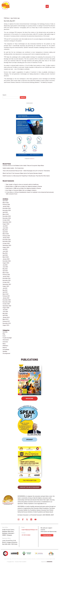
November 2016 (7, 323)
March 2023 (6, 257)
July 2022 (5, 265)
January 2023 (6, 259)
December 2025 (7, 208)
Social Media (6, 349)
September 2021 (7, 284)
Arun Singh (8, 190)
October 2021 (6, 282)
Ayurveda (5, 332)
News (4, 343)
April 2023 (5, 255)
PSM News (6, 18)
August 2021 (6, 286)
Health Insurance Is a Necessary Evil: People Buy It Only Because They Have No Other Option (26, 176)
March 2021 (6, 294)
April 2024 (5, 232)
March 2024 (6, 233)
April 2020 (5, 315)
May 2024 (5, 230)
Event (4, 336)
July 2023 (5, 249)
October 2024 (6, 220)
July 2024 (5, 226)
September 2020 (7, 305)
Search (4, 95)
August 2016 (6, 325)
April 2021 (5, 292)
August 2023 (6, 247)
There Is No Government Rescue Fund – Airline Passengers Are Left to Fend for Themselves (26, 170)
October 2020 (6, 303)
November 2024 (7, 218)
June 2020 (5, 311)
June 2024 (5, 228)
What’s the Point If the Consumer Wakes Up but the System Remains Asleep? (22, 173)
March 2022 (6, 272)
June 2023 (5, 251)
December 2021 (7, 278)
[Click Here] (47, 6)
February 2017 (6, 321)
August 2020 (6, 307)
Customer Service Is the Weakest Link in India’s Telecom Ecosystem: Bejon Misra (23, 165)
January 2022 (6, 276)
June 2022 (5, 267)
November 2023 (7, 241)
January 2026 (6, 206)
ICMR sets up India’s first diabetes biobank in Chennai (28, 186)
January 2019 (6, 317)
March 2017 (6, 319)
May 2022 (5, 269)
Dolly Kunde (9, 188)
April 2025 (5, 212)
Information (6, 339)
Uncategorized (6, 353)
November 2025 (7, 210)
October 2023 (6, 243)
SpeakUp (5, 351)
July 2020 (5, 309)
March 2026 (6, 202)
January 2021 (6, 298)
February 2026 (6, 204)
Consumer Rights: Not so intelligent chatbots (24, 190)
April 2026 (5, 200)
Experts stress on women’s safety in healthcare (26, 184)
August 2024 (6, 224)
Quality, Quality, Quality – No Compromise (13, 168)
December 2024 (7, 216)
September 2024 (7, 222)
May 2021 (5, 290)
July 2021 (5, 288)
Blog (4, 334)
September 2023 (7, 245)
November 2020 (7, 302)
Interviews (5, 341)
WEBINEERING (49, 561)
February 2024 (6, 235)
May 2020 (5, 313)
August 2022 (6, 263)
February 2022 (6, 274)
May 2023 (5, 253)
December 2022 (7, 261)
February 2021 (6, 296)
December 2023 (7, 239)
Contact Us (32, 158)
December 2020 (7, 300)
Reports (5, 347)
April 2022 (5, 270)
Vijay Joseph (9, 184)
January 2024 (6, 237)
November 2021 (7, 280)
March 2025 (6, 214)
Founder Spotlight (7, 337)
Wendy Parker (9, 186)
